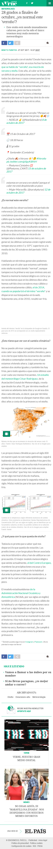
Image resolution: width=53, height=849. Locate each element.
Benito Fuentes (9, 50)
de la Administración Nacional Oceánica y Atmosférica (20, 593)
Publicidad (33, 840)
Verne (9, 3)
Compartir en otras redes (17, 43)
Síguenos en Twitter (32, 2)
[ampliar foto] (26, 422)
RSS (34, 846)
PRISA (40, 846)
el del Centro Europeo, (39, 562)
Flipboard (38, 642)
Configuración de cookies (21, 846)
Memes (26, 802)
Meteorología (8, 8)
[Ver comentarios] (48, 43)
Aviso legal (42, 840)
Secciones (50, 3)
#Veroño (41, 158)
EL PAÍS (35, 831)
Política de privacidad (20, 843)
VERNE (26, 752)
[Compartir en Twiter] (11, 43)
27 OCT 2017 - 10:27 (29, 50)
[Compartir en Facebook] (4, 43)
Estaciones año (23, 697)
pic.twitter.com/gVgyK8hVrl (21, 161)
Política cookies (36, 843)
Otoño (10, 697)
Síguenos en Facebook (26, 2)
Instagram (29, 642)
